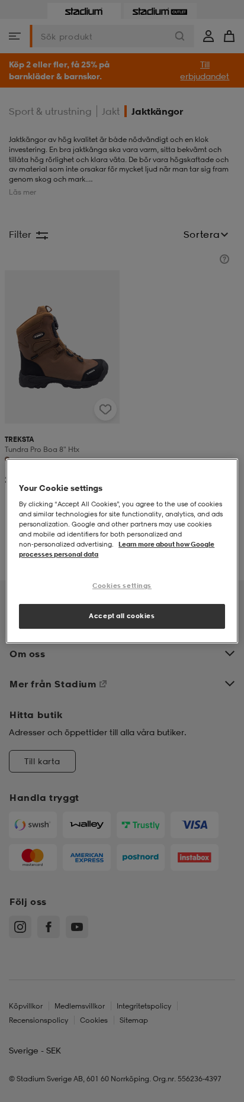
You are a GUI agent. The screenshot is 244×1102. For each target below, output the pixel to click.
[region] (121, 551)
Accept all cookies (122, 616)
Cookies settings (122, 586)
